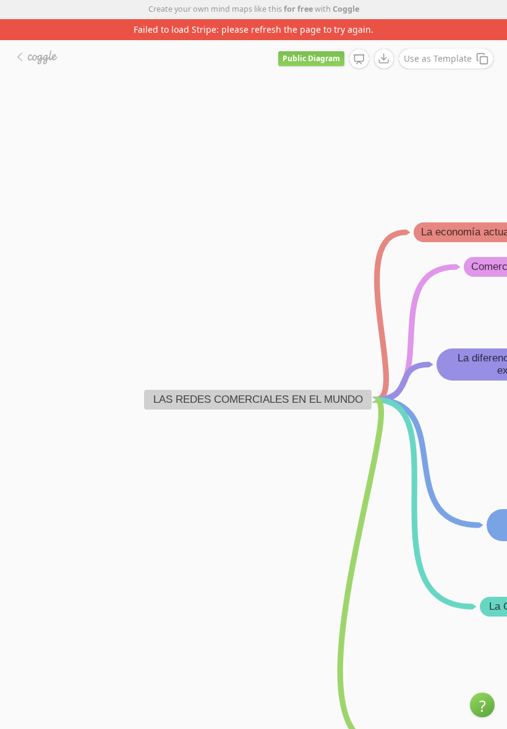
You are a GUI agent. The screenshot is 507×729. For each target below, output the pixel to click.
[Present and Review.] (359, 59)
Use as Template (438, 58)
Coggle (346, 9)
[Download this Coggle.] (384, 59)
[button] (482, 705)
